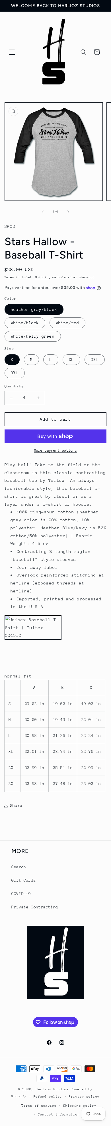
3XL (14, 373)
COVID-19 (21, 893)
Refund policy (48, 1096)
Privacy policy (84, 1096)
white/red (67, 323)
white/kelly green (33, 336)
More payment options (55, 451)
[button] (11, 52)
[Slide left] (42, 212)
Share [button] (16, 805)
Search (18, 867)
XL (71, 359)
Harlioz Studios (52, 1089)
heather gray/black (34, 309)
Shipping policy (79, 1106)
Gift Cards (23, 880)
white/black (25, 323)
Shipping (43, 277)
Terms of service (39, 1106)
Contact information (59, 1114)
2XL (94, 359)
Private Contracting (34, 907)
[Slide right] (68, 212)
